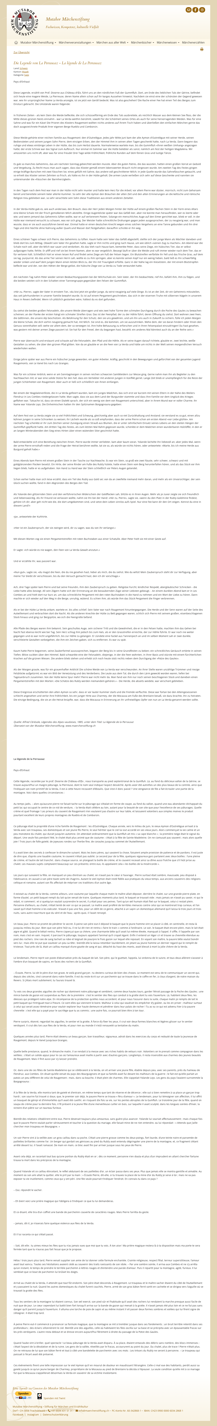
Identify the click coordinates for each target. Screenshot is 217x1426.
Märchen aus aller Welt (111, 42)
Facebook (18, 1414)
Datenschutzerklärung (55, 1414)
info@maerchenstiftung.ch (93, 1410)
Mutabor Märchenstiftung (37, 42)
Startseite (16, 42)
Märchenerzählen (193, 42)
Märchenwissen (167, 42)
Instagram (33, 1414)
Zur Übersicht (21, 52)
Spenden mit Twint (54, 1398)
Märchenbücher (141, 42)
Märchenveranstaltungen (75, 42)
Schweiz (24, 68)
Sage (26, 74)
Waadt (25, 71)
